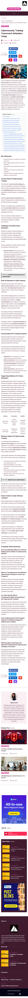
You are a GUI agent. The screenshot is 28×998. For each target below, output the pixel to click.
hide (13, 114)
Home (2, 20)
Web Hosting (3, 977)
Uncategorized (8, 20)
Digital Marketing (14, 847)
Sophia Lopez (7, 40)
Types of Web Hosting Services (9, 985)
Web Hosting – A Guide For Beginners (11, 979)
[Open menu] (14, 13)
